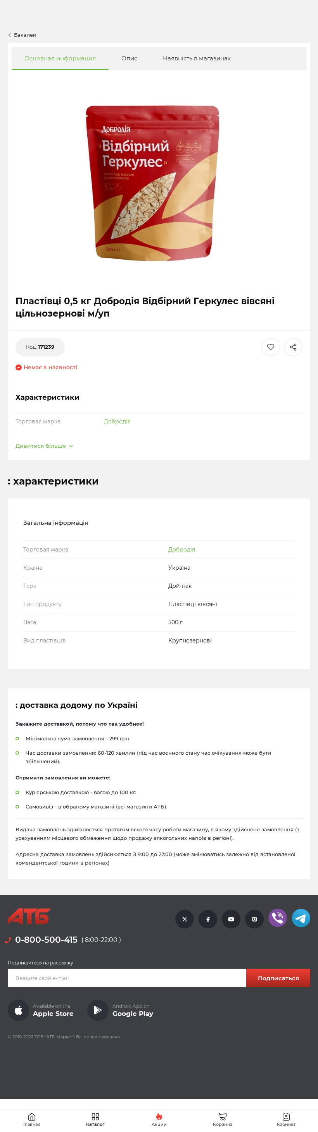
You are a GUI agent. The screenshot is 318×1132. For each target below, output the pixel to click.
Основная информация (60, 58)
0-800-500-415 (46, 940)
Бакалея (25, 35)
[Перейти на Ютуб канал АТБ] (231, 918)
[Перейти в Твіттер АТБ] (184, 918)
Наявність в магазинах (197, 58)
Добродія (117, 421)
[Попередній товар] (32, 521)
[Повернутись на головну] (29, 916)
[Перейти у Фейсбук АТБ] (208, 918)
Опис (129, 58)
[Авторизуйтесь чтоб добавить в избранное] (270, 347)
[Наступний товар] (286, 521)
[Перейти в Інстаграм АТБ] (254, 918)
